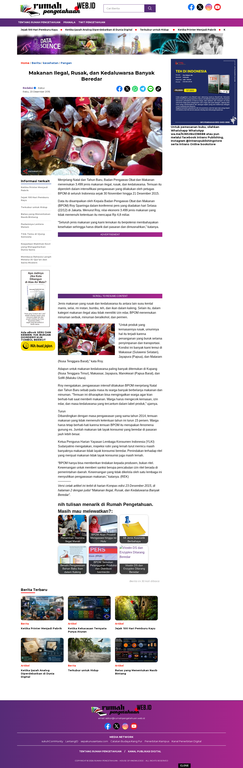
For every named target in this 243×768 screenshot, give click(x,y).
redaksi (28, 88)
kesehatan (50, 63)
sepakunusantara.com (94, 741)
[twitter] (201, 9)
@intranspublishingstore (204, 141)
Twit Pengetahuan (91, 22)
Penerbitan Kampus (157, 741)
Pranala (69, 22)
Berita (36, 63)
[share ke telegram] (144, 91)
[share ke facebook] (120, 91)
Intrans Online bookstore (197, 144)
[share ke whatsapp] (136, 91)
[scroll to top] (233, 762)
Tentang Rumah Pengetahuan (39, 22)
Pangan (66, 63)
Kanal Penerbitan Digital (186, 741)
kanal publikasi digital (144, 751)
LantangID (71, 741)
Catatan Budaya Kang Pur (126, 741)
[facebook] (192, 9)
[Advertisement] (194, 176)
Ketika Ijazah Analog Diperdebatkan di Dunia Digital (75, 29)
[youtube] (218, 9)
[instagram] (209, 9)
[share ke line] (151, 91)
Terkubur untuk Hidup (131, 29)
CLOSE (184, 765)
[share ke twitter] (128, 91)
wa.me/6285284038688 (188, 134)
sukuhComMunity (52, 741)
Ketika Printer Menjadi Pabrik (174, 29)
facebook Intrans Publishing (202, 137)
